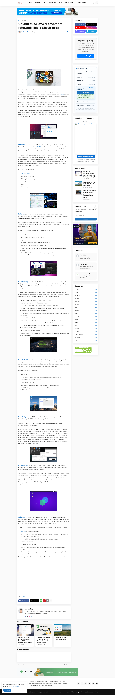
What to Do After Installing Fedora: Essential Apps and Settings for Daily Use (25, 640)
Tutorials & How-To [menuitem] (82, 2)
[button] (93, 2)
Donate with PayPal (86, 56)
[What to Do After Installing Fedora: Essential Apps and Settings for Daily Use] (25, 630)
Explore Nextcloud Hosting (85, 156)
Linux (24, 20)
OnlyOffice (86, 80)
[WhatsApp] (41, 600)
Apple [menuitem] (44, 2)
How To (86, 307)
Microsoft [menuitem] (52, 2)
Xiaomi (86, 340)
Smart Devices (86, 334)
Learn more (16, 686)
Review (86, 328)
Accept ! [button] (7, 690)
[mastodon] (96, 683)
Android (86, 289)
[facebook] (25, 616)
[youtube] (89, 683)
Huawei (86, 310)
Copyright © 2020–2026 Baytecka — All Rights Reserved (32, 692)
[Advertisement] (43, 47)
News (86, 319)
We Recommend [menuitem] (69, 2)
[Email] (47, 600)
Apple (86, 292)
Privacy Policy (75, 692)
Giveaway (86, 301)
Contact (67, 692)
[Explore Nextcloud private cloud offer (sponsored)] (85, 138)
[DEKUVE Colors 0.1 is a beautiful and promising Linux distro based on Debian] (78, 192)
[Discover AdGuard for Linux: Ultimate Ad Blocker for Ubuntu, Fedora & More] (43, 630)
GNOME (39, 147)
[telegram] (93, 683)
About (96, 692)
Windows (86, 337)
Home (20, 20)
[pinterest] (85, 683)
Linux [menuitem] (60, 2)
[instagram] (29, 616)
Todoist (86, 84)
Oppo (86, 325)
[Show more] (50, 600)
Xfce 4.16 (23, 531)
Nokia (86, 322)
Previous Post (21, 665)
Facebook (86, 295)
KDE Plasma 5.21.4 (26, 173)
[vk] (31, 616)
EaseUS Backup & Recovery (86, 72)
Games (86, 298)
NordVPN (86, 77)
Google (86, 304)
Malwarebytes (86, 102)
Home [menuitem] (31, 2)
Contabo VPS (86, 105)
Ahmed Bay (29, 609)
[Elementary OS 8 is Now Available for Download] (62, 630)
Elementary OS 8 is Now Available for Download (61, 639)
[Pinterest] (44, 600)
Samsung (86, 331)
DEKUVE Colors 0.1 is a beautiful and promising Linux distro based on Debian (89, 194)
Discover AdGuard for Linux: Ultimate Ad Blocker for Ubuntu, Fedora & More (43, 640)
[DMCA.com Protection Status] (83, 352)
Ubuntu (62, 94)
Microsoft (86, 316)
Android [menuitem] (37, 2)
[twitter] (27, 616)
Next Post (67, 665)
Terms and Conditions (87, 692)
